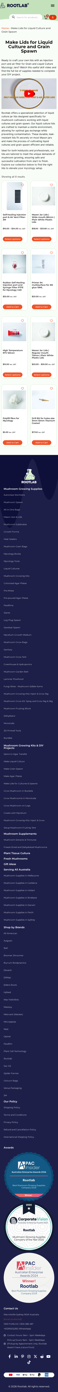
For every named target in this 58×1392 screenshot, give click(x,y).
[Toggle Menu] (52, 5)
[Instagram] (29, 1356)
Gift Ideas (10, 864)
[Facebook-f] (9, 1356)
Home (5, 28)
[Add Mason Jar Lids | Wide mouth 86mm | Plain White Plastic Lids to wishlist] (52, 185)
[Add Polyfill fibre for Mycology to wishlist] (23, 388)
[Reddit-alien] (42, 1356)
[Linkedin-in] (16, 1356)
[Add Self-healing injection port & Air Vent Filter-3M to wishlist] (23, 185)
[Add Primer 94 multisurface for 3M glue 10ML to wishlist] (52, 252)
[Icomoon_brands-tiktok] (29, 1362)
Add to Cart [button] (12, 307)
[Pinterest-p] (22, 1356)
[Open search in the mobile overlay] (26, 17)
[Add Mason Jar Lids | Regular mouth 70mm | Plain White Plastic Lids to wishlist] (52, 320)
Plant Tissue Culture (17, 853)
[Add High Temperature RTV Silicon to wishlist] (23, 320)
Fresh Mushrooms (16, 858)
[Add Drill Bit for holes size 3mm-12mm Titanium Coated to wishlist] (52, 388)
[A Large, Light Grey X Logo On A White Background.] (35, 1356)
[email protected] (13, 1319)
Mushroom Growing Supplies (23, 488)
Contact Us (11, 1308)
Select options (12, 239)
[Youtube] (48, 1356)
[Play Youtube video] (29, 93)
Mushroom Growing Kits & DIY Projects (23, 746)
